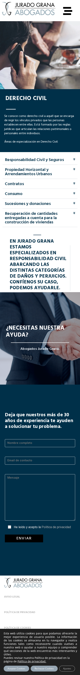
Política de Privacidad (19, 612)
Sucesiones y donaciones (28, 203)
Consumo (14, 194)
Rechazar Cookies (44, 668)
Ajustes (67, 668)
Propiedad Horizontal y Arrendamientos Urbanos (28, 172)
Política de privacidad (56, 527)
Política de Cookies (17, 628)
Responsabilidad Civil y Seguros (34, 160)
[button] (40, 160)
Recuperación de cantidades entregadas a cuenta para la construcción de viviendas (31, 218)
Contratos (14, 184)
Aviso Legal (12, 597)
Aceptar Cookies (16, 668)
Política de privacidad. (31, 661)
